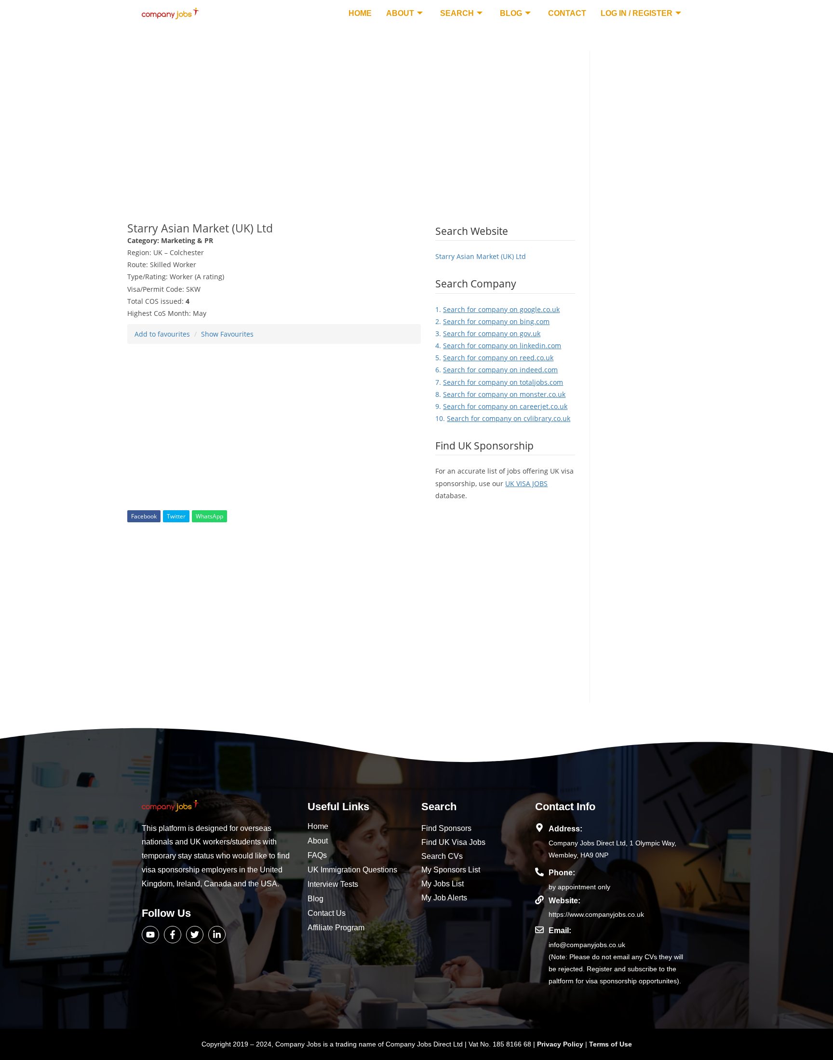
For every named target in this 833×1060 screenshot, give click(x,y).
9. (501, 406)
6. (496, 369)
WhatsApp (209, 516)
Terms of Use (610, 1044)
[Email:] (539, 929)
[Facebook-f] (172, 934)
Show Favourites (227, 334)
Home (360, 13)
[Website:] (539, 900)
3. (487, 333)
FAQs (317, 855)
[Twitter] (194, 934)
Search (457, 13)
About (400, 13)
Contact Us (327, 913)
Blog (511, 13)
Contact (567, 13)
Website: (564, 901)
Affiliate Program (336, 928)
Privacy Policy (561, 1044)
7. (499, 382)
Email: (560, 930)
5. (494, 357)
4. (498, 345)
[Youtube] (150, 934)
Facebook (144, 516)
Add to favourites (162, 334)
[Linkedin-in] (217, 934)
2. (492, 321)
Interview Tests (333, 884)
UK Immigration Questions (352, 870)
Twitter (176, 516)
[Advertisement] (351, 118)
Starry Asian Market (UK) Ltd (480, 256)
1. (497, 309)
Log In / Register (636, 13)
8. (500, 394)
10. (502, 418)
